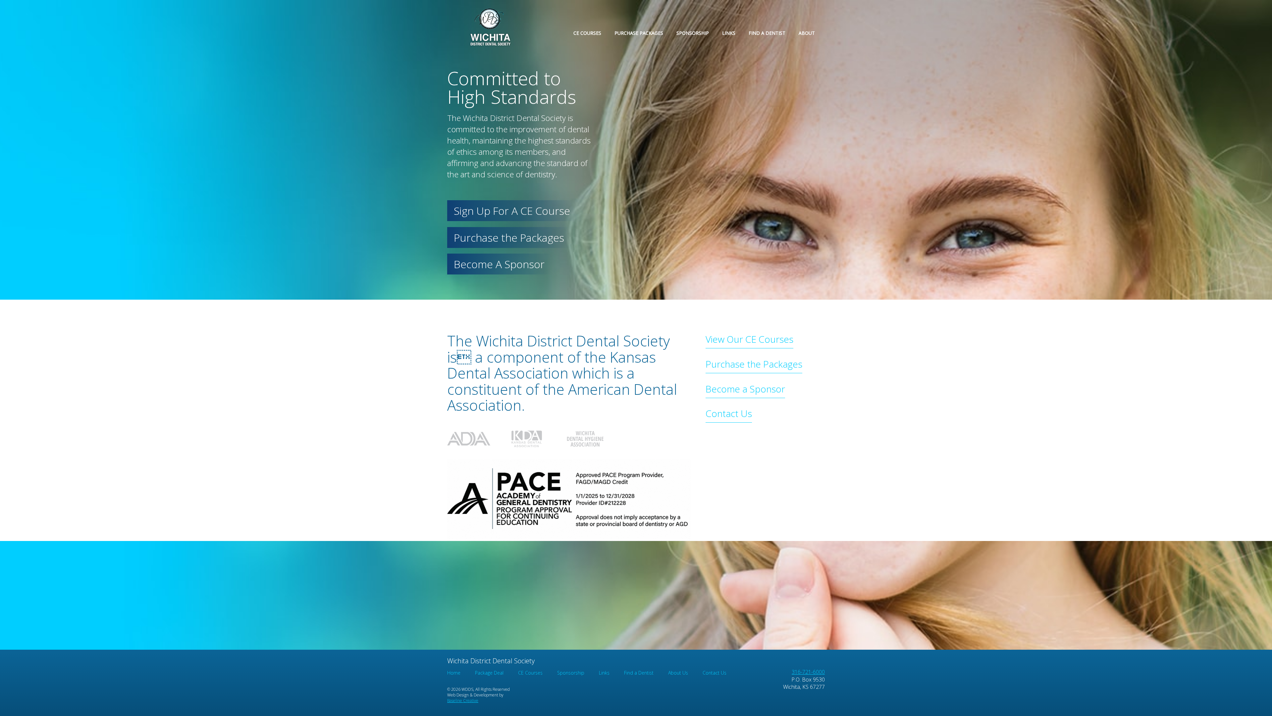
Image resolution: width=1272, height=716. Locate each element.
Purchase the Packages (509, 237)
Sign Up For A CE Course (512, 211)
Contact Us (729, 413)
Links (728, 33)
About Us (678, 673)
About (807, 33)
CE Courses (587, 33)
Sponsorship (692, 33)
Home (453, 673)
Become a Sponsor (745, 389)
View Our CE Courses (749, 339)
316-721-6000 (808, 672)
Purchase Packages (638, 33)
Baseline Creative (462, 700)
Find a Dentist (767, 33)
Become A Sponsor (499, 264)
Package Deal (489, 673)
